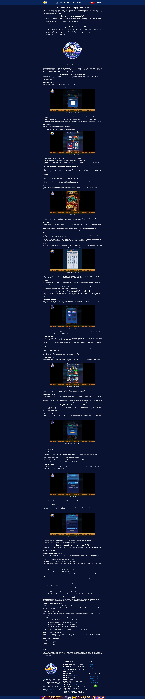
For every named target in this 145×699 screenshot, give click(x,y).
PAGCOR (79, 69)
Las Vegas (53, 226)
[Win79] (48, 2)
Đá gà (71, 2)
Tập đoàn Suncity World (60, 547)
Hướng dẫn (79, 2)
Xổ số (64, 2)
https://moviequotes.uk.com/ (52, 689)
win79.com (75, 675)
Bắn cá (67, 2)
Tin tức (74, 2)
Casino (60, 2)
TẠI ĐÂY (56, 24)
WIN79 (57, 2)
